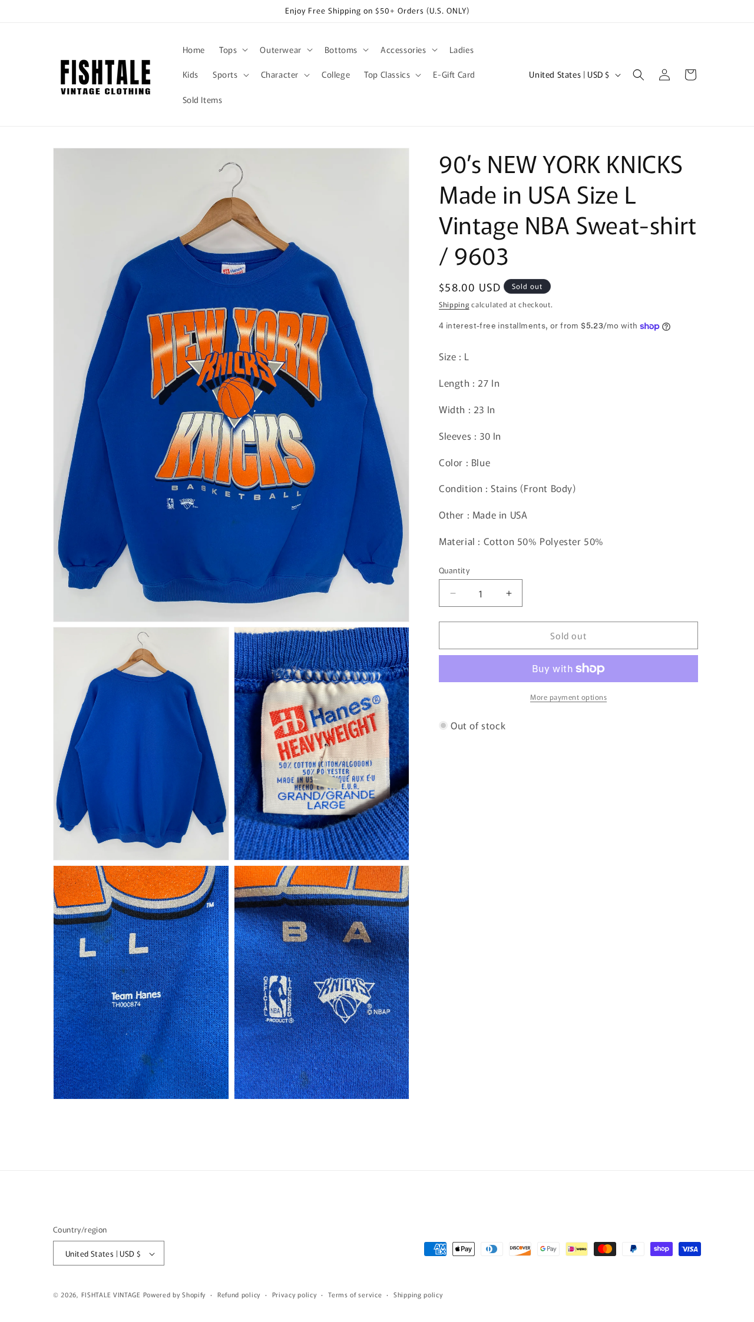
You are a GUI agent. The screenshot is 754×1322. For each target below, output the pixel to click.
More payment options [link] (568, 697)
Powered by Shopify (174, 1295)
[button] (232, 49)
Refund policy (238, 1294)
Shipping (454, 304)
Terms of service (355, 1294)
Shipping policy (418, 1294)
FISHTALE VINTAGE (111, 1295)
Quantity (454, 570)
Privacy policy (294, 1294)
